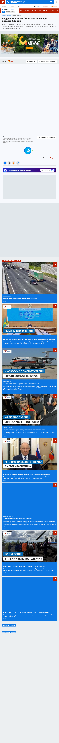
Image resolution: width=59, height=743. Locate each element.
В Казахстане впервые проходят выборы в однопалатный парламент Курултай (29, 339)
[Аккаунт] (56, 2)
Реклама (45, 6)
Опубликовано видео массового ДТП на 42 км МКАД (20, 298)
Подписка (54, 6)
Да (3, 11)
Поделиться (32, 61)
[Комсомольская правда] (14, 2)
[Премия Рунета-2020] (24, 1)
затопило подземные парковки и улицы (26, 612)
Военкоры (27, 10)
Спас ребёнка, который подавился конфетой (17, 518)
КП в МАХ (45, 10)
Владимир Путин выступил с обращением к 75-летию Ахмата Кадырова (26, 474)
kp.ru (12, 61)
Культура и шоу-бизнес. (7, 427)
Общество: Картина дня (7, 516)
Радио (38, 6)
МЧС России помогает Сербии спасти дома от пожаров (21, 384)
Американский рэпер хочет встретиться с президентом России (24, 430)
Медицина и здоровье (6, 15)
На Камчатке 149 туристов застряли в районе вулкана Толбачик (24, 566)
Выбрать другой (10, 11)
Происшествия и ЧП (7, 381)
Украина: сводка (36, 10)
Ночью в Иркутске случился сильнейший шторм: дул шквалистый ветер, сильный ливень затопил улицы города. (29, 615)
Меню (2, 2)
